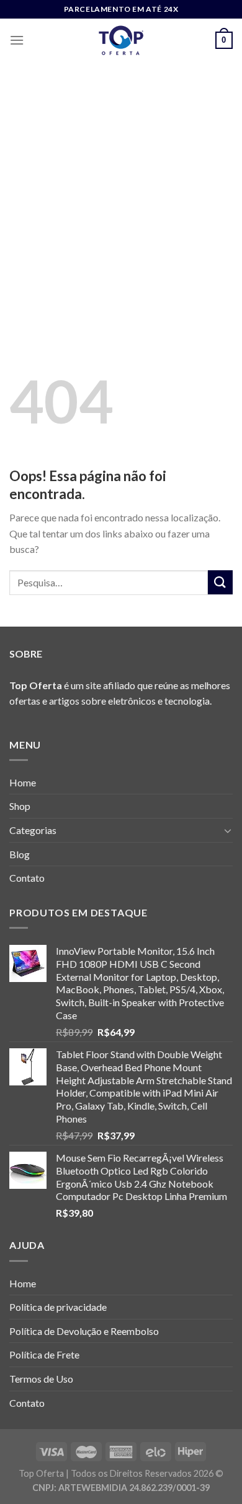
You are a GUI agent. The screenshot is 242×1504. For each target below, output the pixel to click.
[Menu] (16, 40)
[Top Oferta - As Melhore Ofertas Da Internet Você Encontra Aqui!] (121, 40)
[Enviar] (220, 582)
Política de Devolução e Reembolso (84, 1331)
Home (22, 782)
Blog (19, 854)
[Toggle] (228, 830)
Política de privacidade (58, 1307)
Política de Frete (44, 1354)
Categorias (32, 830)
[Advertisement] (121, 189)
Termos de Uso (41, 1378)
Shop (19, 806)
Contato (27, 878)
